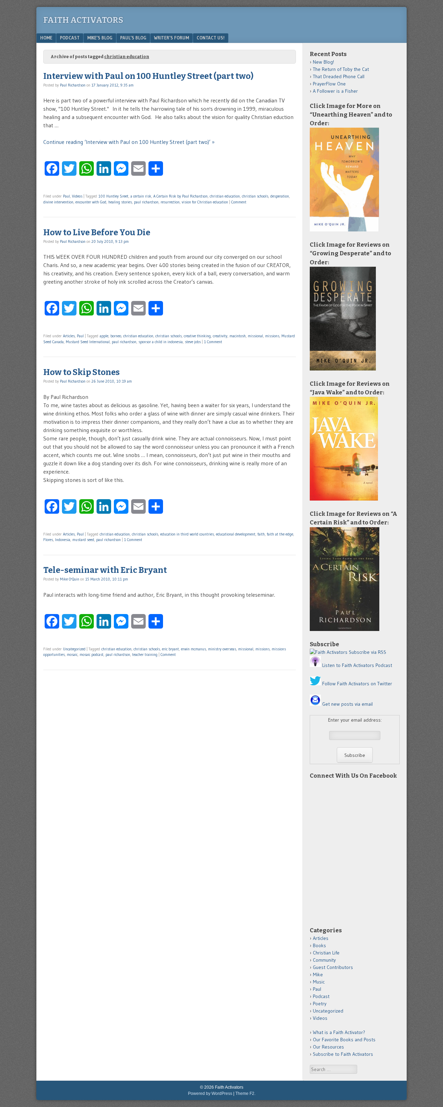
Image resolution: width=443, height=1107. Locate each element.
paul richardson (146, 202)
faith (261, 534)
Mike (318, 974)
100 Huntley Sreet (113, 196)
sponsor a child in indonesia (160, 341)
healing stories (120, 202)
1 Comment (213, 341)
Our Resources (328, 1047)
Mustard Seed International (88, 341)
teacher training (144, 654)
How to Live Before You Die (96, 232)
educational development (235, 534)
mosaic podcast (91, 654)
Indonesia (62, 539)
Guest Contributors (333, 967)
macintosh (237, 335)
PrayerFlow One (329, 84)
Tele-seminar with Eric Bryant (105, 570)
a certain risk (140, 196)
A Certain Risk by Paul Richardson (180, 196)
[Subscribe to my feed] (328, 652)
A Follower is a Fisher (335, 91)
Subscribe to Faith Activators (343, 1054)
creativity (220, 335)
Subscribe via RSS (367, 652)
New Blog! (323, 62)
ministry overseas (222, 649)
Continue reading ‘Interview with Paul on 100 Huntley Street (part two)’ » (129, 141)
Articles (69, 335)
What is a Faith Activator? (339, 1032)
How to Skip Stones (81, 372)
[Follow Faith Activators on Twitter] (315, 683)
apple (104, 335)
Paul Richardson (72, 85)
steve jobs (193, 341)
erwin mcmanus (193, 649)
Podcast (70, 37)
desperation (279, 196)
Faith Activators (83, 20)
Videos (77, 196)
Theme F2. (245, 1093)
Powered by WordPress (210, 1093)
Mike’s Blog (99, 37)
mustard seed (83, 539)
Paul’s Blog (133, 37)
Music (319, 982)
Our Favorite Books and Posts (344, 1039)
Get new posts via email (347, 704)
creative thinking (197, 335)
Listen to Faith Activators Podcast (357, 665)
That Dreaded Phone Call (338, 76)
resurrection (170, 202)
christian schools (255, 196)
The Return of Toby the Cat (341, 69)
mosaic (72, 654)
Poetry (319, 1003)
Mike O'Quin (69, 579)
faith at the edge (280, 534)
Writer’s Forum (171, 37)
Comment (238, 202)
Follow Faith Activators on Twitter (357, 683)
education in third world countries (187, 534)
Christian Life (326, 953)
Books (319, 945)
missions (272, 335)
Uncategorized (74, 649)
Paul (66, 196)
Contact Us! (211, 37)
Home (46, 37)
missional (255, 335)
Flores (48, 539)
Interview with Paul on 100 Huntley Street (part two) (148, 76)
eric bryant (170, 649)
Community (324, 960)
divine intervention (58, 202)
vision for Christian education (205, 202)
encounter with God (90, 202)
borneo (115, 335)
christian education (225, 196)
